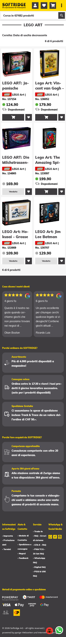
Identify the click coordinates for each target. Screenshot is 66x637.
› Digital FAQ (39, 567)
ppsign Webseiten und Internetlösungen (35, 632)
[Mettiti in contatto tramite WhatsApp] (59, 630)
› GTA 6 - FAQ (39, 545)
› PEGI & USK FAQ (39, 573)
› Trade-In (38, 531)
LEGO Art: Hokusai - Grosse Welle (15, 236)
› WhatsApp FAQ (39, 560)
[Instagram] (60, 539)
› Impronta (7, 536)
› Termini (6, 549)
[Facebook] (55, 539)
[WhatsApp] (50, 539)
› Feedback (23, 558)
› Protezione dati (8, 542)
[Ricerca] (61, 15)
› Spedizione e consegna (24, 546)
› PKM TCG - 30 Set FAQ (39, 551)
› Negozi (22, 553)
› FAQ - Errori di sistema (39, 538)
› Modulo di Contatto (23, 537)
